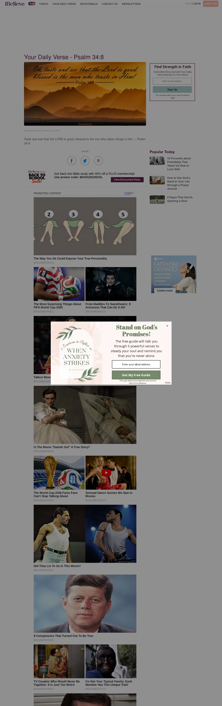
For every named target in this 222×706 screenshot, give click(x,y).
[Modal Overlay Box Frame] (111, 353)
